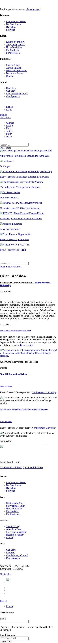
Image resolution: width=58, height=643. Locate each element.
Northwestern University (44, 392)
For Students (12, 50)
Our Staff (10, 90)
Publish (3, 114)
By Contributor (13, 24)
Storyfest (10, 29)
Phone (3, 618)
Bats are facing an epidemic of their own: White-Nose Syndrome (24, 409)
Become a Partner (15, 73)
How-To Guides (14, 47)
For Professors (13, 52)
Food (8, 128)
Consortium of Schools (11, 467)
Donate (9, 76)
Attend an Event (14, 67)
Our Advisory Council (17, 93)
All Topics (5, 117)
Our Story (11, 88)
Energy (9, 125)
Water (9, 136)
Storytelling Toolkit (15, 44)
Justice (9, 131)
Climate (10, 122)
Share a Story (12, 65)
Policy (9, 134)
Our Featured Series (16, 21)
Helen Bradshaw (6, 386)
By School (11, 27)
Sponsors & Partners (33, 467)
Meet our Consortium (16, 70)
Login (9, 109)
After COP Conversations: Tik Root (15, 331)
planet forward (33, 9)
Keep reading (26, 345)
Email (8, 635)
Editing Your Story (15, 41)
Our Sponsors (13, 96)
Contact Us (5, 574)
